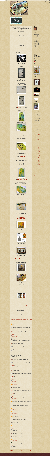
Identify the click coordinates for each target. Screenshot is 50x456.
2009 (38, 169)
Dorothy (13, 376)
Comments (35, 99)
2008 (38, 170)
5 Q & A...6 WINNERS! (38, 153)
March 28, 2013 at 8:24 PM (14, 423)
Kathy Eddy (13, 369)
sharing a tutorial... (38, 145)
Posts (34, 98)
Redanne (13, 330)
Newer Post (11, 450)
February (39, 164)
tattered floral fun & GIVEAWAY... (39, 151)
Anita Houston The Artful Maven (15, 428)
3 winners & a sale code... (39, 158)
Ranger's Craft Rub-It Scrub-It (20, 34)
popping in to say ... (38, 163)
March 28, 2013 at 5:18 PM (14, 398)
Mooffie (13, 334)
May (38, 138)
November (39, 131)
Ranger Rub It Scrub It (21, 319)
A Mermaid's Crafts (13, 352)
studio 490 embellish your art (25, 319)
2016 (38, 126)
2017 (38, 125)
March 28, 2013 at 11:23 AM (14, 336)
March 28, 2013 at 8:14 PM (14, 413)
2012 (38, 167)
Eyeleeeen (13, 393)
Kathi (12, 354)
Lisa (12, 349)
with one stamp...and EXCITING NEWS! (39, 142)
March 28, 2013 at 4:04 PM (14, 381)
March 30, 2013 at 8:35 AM (14, 440)
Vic (12, 396)
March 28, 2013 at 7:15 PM (14, 409)
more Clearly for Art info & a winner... (39, 148)
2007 (38, 171)
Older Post (31, 450)
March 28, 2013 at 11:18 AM (14, 328)
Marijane (13, 365)
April (38, 139)
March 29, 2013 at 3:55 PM (14, 437)
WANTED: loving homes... (39, 155)
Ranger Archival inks (17, 319)
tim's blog (25, 305)
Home (21, 450)
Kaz (12, 445)
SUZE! (34, 175)
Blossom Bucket (13, 319)
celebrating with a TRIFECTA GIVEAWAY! (39, 160)
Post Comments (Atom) (15, 451)
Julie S (13, 379)
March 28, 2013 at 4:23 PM (14, 384)
